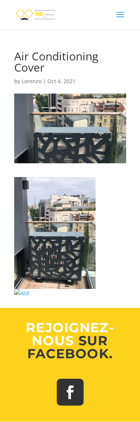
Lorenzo (31, 81)
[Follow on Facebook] (70, 392)
